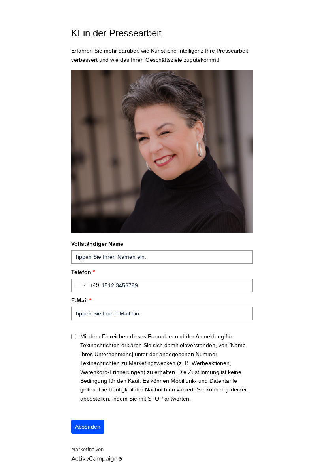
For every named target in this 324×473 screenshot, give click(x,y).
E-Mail (81, 300)
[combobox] (85, 285)
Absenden (87, 427)
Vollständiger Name (97, 244)
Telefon (83, 272)
